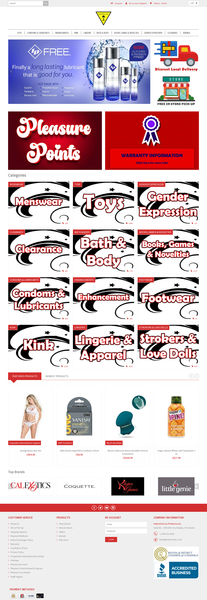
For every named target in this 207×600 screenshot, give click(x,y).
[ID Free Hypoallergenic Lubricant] (79, 72)
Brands (186, 32)
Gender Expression (153, 32)
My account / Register (138, 3)
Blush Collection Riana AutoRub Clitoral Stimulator (128, 452)
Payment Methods (19, 536)
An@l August (17, 576)
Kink (76, 32)
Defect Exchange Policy (22, 540)
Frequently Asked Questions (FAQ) (27, 556)
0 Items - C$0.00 (160, 3)
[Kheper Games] (127, 486)
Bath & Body (103, 32)
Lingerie (87, 32)
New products (66, 527)
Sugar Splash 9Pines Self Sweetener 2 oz (176, 452)
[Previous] (11, 72)
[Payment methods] (13, 596)
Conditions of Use (19, 548)
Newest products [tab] (57, 376)
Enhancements (62, 32)
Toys (19, 32)
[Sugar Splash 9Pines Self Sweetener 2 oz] (176, 416)
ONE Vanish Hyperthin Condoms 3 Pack (79, 450)
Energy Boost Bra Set (30, 450)
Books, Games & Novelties (126, 32)
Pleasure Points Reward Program (27, 568)
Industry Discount (19, 564)
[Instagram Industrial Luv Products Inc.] (113, 507)
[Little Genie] (176, 486)
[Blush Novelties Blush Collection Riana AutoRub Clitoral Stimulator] (127, 416)
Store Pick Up (17, 527)
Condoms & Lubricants (38, 32)
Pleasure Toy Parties (20, 572)
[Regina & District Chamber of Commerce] (176, 554)
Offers (62, 531)
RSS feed (63, 540)
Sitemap (15, 560)
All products (65, 523)
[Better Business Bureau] (176, 570)
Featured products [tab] (24, 376)
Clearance (173, 32)
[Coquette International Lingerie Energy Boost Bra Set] (30, 416)
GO (45, 3)
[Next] (147, 72)
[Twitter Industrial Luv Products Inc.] (100, 507)
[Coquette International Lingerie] (79, 486)
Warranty (15, 544)
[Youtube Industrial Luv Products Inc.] (106, 507)
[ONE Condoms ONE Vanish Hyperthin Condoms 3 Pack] (79, 416)
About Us (15, 523)
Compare (118, 3)
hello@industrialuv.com (170, 539)
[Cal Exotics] (30, 486)
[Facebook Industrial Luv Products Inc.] (94, 507)
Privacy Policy (17, 552)
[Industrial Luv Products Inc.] (103, 18)
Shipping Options (19, 531)
